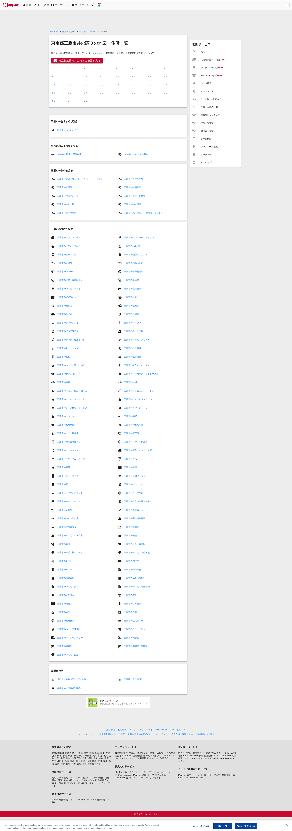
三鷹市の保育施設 (132, 603)
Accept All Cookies (246, 826)
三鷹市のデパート (65, 416)
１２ (101, 76)
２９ (117, 93)
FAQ (141, 729)
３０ (133, 93)
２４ (165, 84)
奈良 (54, 761)
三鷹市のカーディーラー (69, 501)
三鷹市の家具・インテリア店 (138, 450)
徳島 (94, 761)
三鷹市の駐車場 (64, 510)
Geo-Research (227, 758)
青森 (80, 753)
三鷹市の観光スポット (67, 297)
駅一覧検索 (60, 783)
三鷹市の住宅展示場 (133, 620)
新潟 (94, 755)
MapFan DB (225, 755)
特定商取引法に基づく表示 (112, 734)
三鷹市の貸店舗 (64, 187)
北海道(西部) (71, 753)
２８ (101, 93)
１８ (69, 84)
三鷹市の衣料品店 (65, 424)
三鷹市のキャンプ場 (133, 331)
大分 (79, 764)
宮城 (91, 753)
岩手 (86, 753)
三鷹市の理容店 (64, 646)
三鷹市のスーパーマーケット (71, 399)
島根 (72, 761)
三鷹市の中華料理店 (133, 271)
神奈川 (88, 755)
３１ (150, 93)
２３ (150, 84)
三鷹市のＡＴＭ (64, 569)
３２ (165, 93)
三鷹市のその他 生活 (67, 654)
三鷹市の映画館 (131, 305)
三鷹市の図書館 (64, 603)
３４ (69, 101)
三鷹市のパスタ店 (132, 246)
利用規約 (122, 729)
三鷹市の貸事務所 (132, 187)
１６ (165, 76)
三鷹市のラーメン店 (66, 254)
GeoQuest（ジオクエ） (126, 777)
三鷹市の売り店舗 (132, 204)
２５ (53, 93)
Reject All (223, 826)
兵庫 (106, 758)
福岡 (57, 764)
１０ (69, 76)
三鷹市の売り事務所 (66, 213)
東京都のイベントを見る (136, 154)
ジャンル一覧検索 (75, 783)
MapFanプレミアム (124, 772)
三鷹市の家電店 (131, 433)
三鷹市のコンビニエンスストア (139, 390)
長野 (63, 758)
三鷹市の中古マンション (69, 196)
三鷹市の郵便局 (131, 561)
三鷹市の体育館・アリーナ (137, 339)
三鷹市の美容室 (131, 637)
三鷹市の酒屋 (63, 467)
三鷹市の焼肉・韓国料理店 (70, 280)
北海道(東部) (58, 753)
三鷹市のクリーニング (134, 629)
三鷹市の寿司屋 (64, 263)
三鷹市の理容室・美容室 (136, 646)
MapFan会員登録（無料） (64, 799)
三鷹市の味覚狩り (132, 348)
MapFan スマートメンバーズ (192, 775)
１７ (53, 84)
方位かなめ (160, 775)
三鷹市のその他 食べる (69, 288)
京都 (101, 758)
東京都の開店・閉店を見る (70, 154)
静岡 (73, 758)
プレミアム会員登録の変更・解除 (177, 734)
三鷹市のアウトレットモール (138, 407)
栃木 (59, 755)
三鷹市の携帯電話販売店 (69, 441)
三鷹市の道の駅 (131, 527)
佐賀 (63, 764)
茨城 (54, 755)
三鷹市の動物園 (64, 314)
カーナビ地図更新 (137, 758)
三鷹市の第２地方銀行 (134, 578)
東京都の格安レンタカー (69, 130)
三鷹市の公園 (130, 297)
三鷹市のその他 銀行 (67, 586)
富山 (100, 755)
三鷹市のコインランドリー (70, 637)
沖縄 (98, 764)
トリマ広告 (213, 758)
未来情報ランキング (73, 780)
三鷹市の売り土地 (65, 204)
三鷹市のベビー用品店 (67, 433)
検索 (54, 777)
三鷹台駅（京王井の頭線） (70, 687)
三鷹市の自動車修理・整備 (137, 501)
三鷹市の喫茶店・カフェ (136, 254)
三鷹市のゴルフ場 (132, 322)
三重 (84, 758)
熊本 (73, 764)
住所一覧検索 (68, 31)
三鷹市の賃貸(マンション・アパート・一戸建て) (80, 179)
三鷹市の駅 (62, 484)
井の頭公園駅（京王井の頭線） (72, 679)
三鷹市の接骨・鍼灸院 (134, 544)
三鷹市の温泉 (63, 382)
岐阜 (68, 758)
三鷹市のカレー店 (65, 271)
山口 (89, 761)
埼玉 (70, 755)
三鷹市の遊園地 (64, 305)
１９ (85, 84)
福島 (108, 753)
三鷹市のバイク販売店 (67, 518)
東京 (81, 755)
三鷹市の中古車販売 (66, 527)
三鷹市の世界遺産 (132, 356)
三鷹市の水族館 (131, 314)
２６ (69, 93)
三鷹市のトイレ (64, 561)
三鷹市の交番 (130, 595)
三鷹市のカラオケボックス (137, 365)
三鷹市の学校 (63, 612)
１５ (150, 76)
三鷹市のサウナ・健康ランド (71, 339)
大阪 (95, 758)
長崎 (68, 764)
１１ (85, 76)
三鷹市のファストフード (69, 237)
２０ (101, 84)
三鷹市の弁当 (130, 458)
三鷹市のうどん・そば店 (69, 246)
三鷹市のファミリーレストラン (139, 237)
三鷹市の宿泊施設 (132, 288)
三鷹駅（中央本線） (133, 679)
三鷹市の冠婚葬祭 (65, 620)
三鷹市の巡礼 (63, 356)
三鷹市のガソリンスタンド (70, 493)
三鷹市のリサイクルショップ (71, 458)
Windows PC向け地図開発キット (202, 755)
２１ (117, 84)
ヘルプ (132, 729)
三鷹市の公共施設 (65, 595)
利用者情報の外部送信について (143, 734)
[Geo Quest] (99, 5)
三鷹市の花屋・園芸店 (67, 475)
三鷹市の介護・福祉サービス (71, 552)
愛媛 (105, 761)
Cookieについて (178, 729)
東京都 (82, 31)
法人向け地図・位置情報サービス (194, 753)
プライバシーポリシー (156, 729)
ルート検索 (62, 777)
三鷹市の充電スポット (134, 510)
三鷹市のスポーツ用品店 (136, 441)
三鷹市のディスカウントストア (72, 407)
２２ (133, 84)
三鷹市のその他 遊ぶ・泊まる (72, 390)
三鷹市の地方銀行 (65, 578)
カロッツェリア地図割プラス (221, 775)
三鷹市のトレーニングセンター (72, 348)
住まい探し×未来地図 (93, 777)
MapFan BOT (139, 775)
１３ (117, 76)
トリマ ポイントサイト (150, 777)
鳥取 (67, 761)
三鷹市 (93, 31)
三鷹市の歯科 (63, 544)
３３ (53, 101)
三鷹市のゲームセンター (69, 373)
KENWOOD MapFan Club (190, 777)
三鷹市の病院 (130, 535)
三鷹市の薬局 (130, 416)
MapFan (54, 31)
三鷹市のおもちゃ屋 (133, 424)
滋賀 (90, 758)
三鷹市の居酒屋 (131, 280)
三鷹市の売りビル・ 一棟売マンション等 (143, 213)
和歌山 (60, 761)
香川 (100, 761)
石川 (105, 755)
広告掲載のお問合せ (205, 734)
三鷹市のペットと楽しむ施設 (71, 365)
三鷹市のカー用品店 (133, 493)
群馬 (65, 755)
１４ (133, 76)
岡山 (78, 761)
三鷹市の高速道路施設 (134, 518)
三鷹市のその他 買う (134, 475)
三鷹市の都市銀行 (132, 569)
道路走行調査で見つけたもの (146, 755)
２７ (85, 93)
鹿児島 (91, 764)
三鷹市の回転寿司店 (133, 263)
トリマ (151, 775)
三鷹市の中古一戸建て (134, 196)
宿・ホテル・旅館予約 (158, 758)
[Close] (287, 825)
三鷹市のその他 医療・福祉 (138, 552)
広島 (83, 761)
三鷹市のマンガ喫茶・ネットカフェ (141, 373)
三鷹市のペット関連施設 (69, 629)
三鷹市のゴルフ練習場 (67, 331)
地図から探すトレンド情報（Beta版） (147, 753)
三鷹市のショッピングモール (138, 399)
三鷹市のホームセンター (69, 450)
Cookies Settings (201, 826)
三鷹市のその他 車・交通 (70, 535)
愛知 (79, 758)
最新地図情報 (121, 753)
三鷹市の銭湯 (130, 382)
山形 (102, 753)
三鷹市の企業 (130, 612)
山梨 (57, 758)
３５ (85, 101)
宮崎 (84, 764)
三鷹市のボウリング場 (67, 322)
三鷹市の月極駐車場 (133, 179)
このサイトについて (86, 734)
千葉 (76, 755)
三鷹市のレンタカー (133, 484)
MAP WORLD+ (199, 758)
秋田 (97, 753)
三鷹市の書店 (130, 467)
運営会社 (110, 729)
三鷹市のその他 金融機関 (137, 586)
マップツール (75, 777)
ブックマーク (91, 783)
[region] (146, 826)
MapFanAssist (125, 775)
